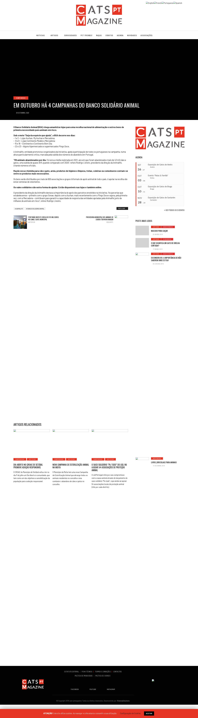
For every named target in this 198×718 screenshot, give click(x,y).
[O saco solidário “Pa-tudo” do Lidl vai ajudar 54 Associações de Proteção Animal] (110, 442)
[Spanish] (177, 2)
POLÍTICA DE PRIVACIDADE (84, 676)
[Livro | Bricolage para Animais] (142, 558)
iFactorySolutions (123, 701)
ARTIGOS (54, 35)
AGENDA (120, 35)
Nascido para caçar (159, 230)
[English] (150, 2)
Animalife (19, 209)
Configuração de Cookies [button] (130, 713)
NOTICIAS (41, 35)
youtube (92, 689)
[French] (158, 2)
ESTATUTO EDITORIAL (71, 671)
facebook (75, 689)
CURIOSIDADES (70, 35)
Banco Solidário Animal (35, 209)
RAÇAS (99, 35)
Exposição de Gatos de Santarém (161, 198)
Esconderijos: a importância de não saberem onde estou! (166, 259)
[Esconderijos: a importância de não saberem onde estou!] (142, 354)
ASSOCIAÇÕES (147, 35)
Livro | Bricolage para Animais (164, 462)
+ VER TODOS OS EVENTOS (174, 210)
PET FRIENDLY (86, 35)
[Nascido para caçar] (142, 230)
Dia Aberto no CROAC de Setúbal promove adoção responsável (28, 466)
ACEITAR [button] (149, 713)
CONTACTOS (117, 671)
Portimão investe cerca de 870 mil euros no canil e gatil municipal (43, 219)
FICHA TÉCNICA (87, 671)
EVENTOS (109, 35)
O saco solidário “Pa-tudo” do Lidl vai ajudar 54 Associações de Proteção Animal (109, 467)
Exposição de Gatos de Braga (160, 187)
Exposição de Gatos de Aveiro (160, 165)
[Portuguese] (167, 2)
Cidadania (167, 239)
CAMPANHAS (21, 98)
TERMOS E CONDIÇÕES (103, 671)
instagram (111, 689)
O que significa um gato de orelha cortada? (165, 244)
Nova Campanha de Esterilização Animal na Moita (71, 466)
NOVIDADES (132, 35)
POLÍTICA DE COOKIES (103, 676)
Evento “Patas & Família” (158, 176)
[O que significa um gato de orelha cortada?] (142, 243)
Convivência (168, 227)
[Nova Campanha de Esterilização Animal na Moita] (71, 442)
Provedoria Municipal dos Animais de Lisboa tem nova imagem (99, 219)
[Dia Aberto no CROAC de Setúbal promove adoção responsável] (31, 442)
